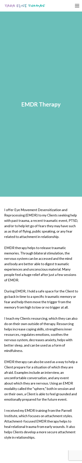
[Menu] (75, 6)
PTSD (73, 220)
